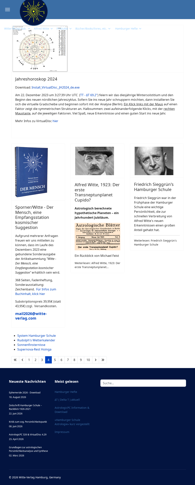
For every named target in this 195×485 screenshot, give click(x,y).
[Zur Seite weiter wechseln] (95, 359)
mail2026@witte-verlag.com (31, 316)
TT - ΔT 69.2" (89, 95)
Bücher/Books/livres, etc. (91, 28)
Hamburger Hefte (126, 28)
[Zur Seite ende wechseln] (103, 359)
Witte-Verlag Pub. (15, 28)
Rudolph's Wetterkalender (36, 340)
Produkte (62, 28)
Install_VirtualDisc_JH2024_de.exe (56, 87)
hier (55, 121)
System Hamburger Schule (36, 336)
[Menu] (7, 9)
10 (88, 360)
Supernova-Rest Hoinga (34, 349)
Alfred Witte (41, 28)
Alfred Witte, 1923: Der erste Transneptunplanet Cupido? (97, 192)
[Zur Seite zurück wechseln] (22, 359)
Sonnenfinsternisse (31, 345)
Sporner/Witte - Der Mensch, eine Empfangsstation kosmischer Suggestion (34, 217)
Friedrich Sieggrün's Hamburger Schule (154, 186)
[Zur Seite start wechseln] (15, 359)
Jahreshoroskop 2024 (36, 79)
